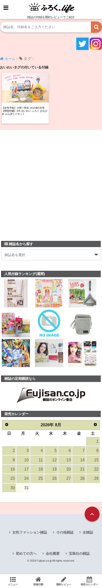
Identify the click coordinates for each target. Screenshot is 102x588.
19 (54, 469)
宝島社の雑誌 (79, 553)
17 (26, 469)
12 (54, 460)
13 (68, 460)
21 (82, 469)
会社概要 (53, 553)
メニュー (13, 584)
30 (12, 488)
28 (82, 478)
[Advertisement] (51, 182)
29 (96, 478)
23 (12, 478)
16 (12, 469)
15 (96, 460)
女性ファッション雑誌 (29, 532)
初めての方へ (26, 553)
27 (68, 478)
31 (26, 488)
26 (54, 478)
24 (26, 478)
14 (82, 460)
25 (40, 478)
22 (96, 469)
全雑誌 (88, 532)
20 (68, 469)
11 (41, 460)
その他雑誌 (65, 532)
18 (40, 469)
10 (26, 460)
